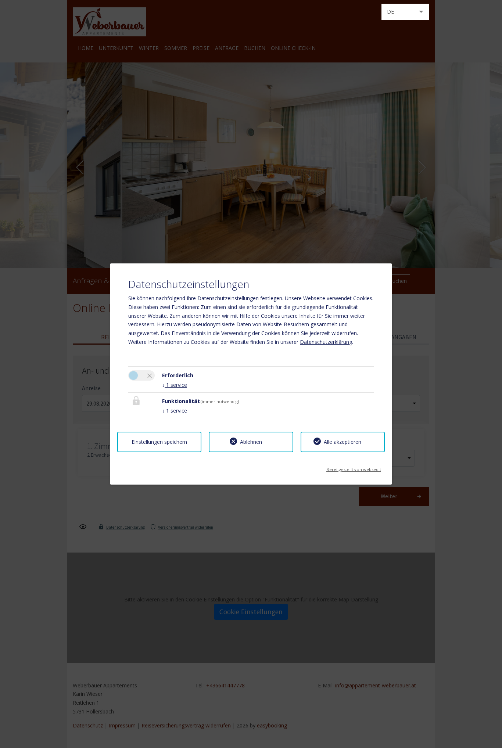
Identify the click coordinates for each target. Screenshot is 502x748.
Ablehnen (251, 441)
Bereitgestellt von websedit (353, 467)
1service (174, 384)
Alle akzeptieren (342, 441)
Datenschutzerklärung (326, 341)
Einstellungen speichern (159, 441)
